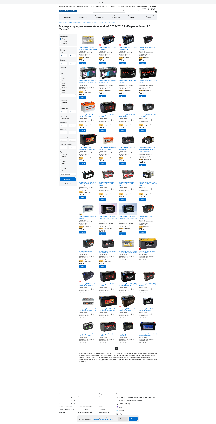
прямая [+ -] (65, 105)
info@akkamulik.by (124, 414)
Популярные (65, 39)
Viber (120, 407)
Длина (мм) (63, 122)
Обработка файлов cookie (85, 412)
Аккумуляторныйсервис (149, 16)
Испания (64, 156)
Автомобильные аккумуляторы (66, 16)
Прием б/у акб (100, 6)
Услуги (107, 6)
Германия (64, 154)
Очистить (68, 183)
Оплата (86, 6)
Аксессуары (62, 412)
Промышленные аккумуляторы (99, 16)
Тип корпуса (63, 116)
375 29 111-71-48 (149, 10)
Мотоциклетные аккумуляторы (83, 16)
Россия (64, 168)
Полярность (63, 100)
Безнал (92, 6)
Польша (64, 166)
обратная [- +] (65, 102)
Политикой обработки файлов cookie (103, 419)
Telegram (121, 410)
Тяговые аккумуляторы (65, 406)
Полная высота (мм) (66, 144)
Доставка (62, 6)
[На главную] (68, 10)
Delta (63, 90)
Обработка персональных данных (87, 415)
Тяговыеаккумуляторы (116, 16)
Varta (63, 76)
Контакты (132, 6)
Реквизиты (81, 403)
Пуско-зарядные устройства (66, 409)
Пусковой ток (64, 108)
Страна (62, 152)
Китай (63, 163)
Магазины (80, 6)
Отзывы (113, 6)
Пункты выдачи (70, 6)
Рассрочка (102, 409)
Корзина (154, 6)
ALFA (63, 85)
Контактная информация (85, 406)
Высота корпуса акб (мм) (67, 137)
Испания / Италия (66, 159)
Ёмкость (62, 60)
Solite (63, 83)
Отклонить (123, 419)
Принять (133, 419)
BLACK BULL (65, 88)
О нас (79, 397)
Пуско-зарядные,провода (132, 16)
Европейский (65, 118)
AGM (63, 70)
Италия (64, 161)
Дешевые (64, 41)
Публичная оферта (83, 409)
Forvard (64, 80)
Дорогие (64, 43)
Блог (118, 6)
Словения (64, 170)
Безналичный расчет (105, 412)
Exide (63, 92)
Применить (67, 179)
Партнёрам (124, 6)
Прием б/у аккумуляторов (106, 415)
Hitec (63, 78)
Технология (63, 67)
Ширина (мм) (63, 129)
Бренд (61, 73)
